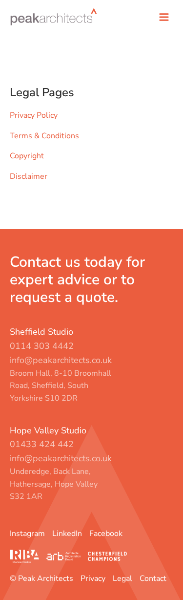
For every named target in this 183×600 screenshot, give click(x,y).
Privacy (93, 578)
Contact (153, 578)
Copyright (27, 155)
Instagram (27, 533)
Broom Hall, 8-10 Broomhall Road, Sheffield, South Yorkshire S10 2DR (60, 386)
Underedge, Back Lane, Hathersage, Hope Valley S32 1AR (54, 484)
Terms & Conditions (44, 135)
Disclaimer (28, 176)
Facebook (105, 533)
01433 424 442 (42, 444)
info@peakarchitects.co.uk (61, 360)
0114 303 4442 (42, 346)
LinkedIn (67, 533)
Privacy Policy (34, 115)
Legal (122, 578)
